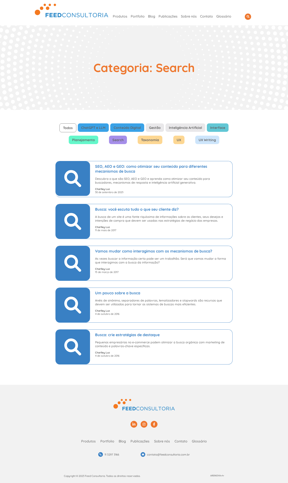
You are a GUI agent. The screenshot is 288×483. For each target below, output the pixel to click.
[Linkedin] (134, 424)
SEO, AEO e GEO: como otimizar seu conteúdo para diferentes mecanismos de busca (151, 169)
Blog (151, 16)
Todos (68, 128)
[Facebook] (154, 424)
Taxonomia (150, 140)
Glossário (223, 16)
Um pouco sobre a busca (117, 293)
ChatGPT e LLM (93, 128)
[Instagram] (144, 424)
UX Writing (207, 140)
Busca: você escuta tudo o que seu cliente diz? (137, 209)
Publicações (168, 16)
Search (118, 140)
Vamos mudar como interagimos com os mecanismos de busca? (153, 251)
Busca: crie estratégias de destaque (127, 334)
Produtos (120, 16)
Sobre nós (189, 16)
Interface (217, 128)
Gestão (155, 128)
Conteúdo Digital (127, 128)
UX (179, 140)
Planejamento (83, 140)
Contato (206, 16)
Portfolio (138, 16)
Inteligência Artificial (185, 128)
